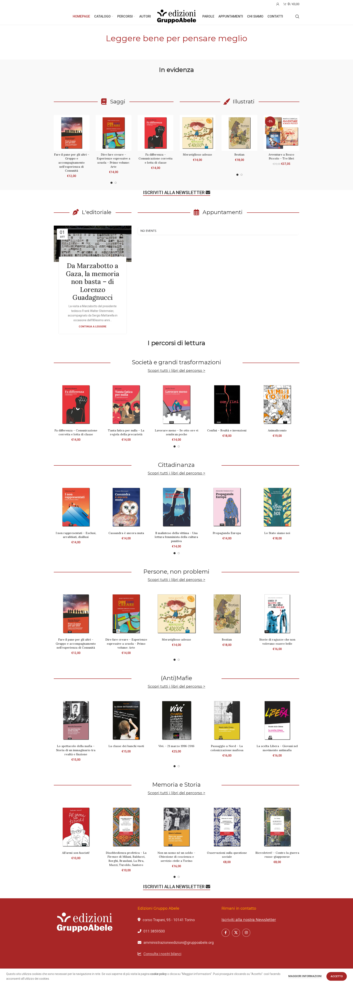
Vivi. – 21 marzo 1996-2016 (176, 746)
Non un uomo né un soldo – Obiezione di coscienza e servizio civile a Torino (176, 857)
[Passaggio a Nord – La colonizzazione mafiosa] (227, 720)
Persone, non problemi (176, 571)
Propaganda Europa (227, 533)
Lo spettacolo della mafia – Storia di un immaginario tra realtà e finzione (75, 750)
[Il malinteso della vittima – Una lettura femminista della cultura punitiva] (176, 507)
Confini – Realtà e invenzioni (226, 430)
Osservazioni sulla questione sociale (227, 855)
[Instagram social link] (246, 933)
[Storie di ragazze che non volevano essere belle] (277, 614)
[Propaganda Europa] (227, 507)
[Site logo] (176, 16)
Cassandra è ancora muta (126, 533)
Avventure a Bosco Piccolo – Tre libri (281, 156)
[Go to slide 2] (116, 183)
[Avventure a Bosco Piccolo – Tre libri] (281, 133)
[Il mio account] (277, 4)
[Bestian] (239, 133)
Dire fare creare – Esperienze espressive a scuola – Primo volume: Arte (113, 161)
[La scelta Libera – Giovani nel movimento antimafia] (277, 720)
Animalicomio (277, 430)
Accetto (337, 976)
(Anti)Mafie (176, 678)
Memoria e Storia (176, 784)
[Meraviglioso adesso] (198, 133)
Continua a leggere (92, 326)
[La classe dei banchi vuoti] (126, 720)
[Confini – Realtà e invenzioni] (227, 404)
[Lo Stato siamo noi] (277, 507)
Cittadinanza (176, 464)
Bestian (239, 154)
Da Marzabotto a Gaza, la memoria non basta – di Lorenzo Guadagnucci (92, 281)
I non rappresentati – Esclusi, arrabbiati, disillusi (76, 535)
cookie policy (158, 974)
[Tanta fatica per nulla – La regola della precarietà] (126, 404)
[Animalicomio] (277, 404)
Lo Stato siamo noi (277, 533)
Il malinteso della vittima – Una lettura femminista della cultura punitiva (176, 537)
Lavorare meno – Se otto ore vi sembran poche (176, 432)
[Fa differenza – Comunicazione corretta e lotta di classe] (156, 133)
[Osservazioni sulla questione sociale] (227, 827)
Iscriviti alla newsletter (174, 192)
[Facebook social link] (226, 933)
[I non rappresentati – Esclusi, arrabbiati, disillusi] (76, 507)
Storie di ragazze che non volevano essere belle (277, 641)
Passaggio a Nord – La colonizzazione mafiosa (226, 748)
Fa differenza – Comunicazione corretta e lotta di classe (155, 158)
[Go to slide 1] (111, 183)
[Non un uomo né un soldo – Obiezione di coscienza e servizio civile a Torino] (176, 827)
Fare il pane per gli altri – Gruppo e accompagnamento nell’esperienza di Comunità (71, 162)
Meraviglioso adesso (197, 154)
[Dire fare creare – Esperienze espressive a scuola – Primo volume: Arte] (113, 133)
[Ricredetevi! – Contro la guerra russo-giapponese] (277, 827)
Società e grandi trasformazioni (176, 362)
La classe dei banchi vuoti (126, 746)
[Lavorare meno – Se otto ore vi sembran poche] (176, 404)
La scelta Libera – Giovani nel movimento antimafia (277, 748)
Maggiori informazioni (305, 976)
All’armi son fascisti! (76, 853)
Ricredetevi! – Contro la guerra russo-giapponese (277, 855)
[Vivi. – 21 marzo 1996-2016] (176, 720)
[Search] (297, 16)
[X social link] (236, 933)
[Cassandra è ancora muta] (126, 507)
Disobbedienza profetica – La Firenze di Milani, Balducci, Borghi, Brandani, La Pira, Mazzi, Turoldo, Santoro (126, 859)
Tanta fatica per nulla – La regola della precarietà (126, 432)
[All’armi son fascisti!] (76, 827)
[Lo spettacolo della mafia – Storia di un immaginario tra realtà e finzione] (76, 720)
